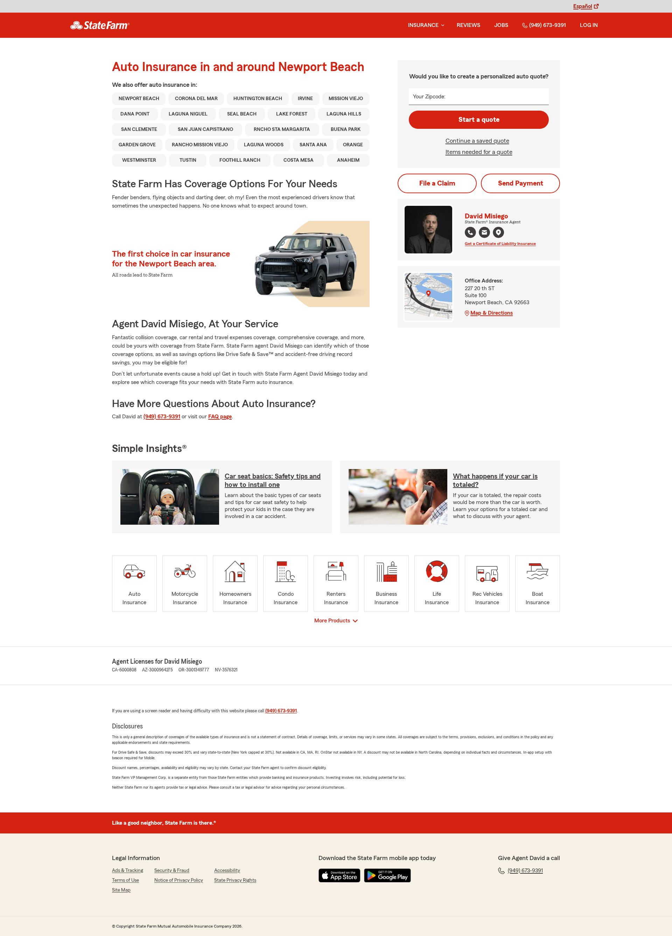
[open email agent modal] (484, 233)
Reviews (468, 25)
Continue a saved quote (477, 141)
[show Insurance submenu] (441, 25)
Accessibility (227, 870)
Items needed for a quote (479, 152)
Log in (589, 25)
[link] (100, 25)
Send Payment (520, 183)
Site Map (121, 890)
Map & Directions (491, 313)
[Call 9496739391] (470, 232)
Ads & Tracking (127, 870)
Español (582, 6)
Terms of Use (125, 880)
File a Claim (437, 183)
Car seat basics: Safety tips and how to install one (273, 480)
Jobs (501, 25)
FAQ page (220, 416)
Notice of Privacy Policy (178, 880)
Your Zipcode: (429, 96)
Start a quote (478, 119)
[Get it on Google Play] (387, 875)
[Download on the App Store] (339, 875)
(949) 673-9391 (547, 25)
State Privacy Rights (235, 880)
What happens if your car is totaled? (495, 480)
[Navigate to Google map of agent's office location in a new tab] (498, 232)
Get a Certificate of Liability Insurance (500, 244)
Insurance (423, 25)
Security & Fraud (171, 870)
